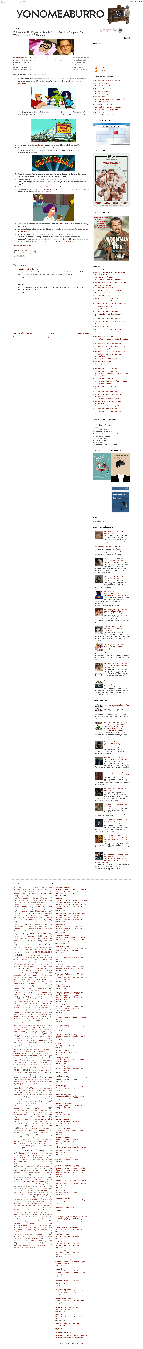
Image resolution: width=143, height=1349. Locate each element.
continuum (21, 943)
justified (16, 1029)
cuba (15, 952)
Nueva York (32, 1086)
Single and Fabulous (63, 1094)
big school (38, 909)
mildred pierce (19, 1064)
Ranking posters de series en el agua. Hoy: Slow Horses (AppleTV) (116, 683)
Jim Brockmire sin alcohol (66, 1193)
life (50, 1034)
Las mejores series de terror (107, 311)
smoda (24, 1160)
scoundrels (28, 1141)
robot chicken (35, 1135)
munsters (23, 1077)
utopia (39, 1234)
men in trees (28, 1060)
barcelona (44, 902)
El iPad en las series (104, 288)
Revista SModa (100, 96)
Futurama (20, 58)
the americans (38, 1182)
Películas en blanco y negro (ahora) (110, 346)
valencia (17, 1236)
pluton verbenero (41, 1110)
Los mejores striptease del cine (108, 319)
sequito (40, 1148)
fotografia (41, 988)
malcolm (46, 1049)
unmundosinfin (41, 1232)
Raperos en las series (104, 378)
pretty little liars (43, 1115)
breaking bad (34, 920)
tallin (39, 1177)
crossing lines (23, 949)
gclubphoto (101, 71)
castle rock (42, 926)
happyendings (46, 999)
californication (39, 922)
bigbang (49, 909)
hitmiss (38, 1012)
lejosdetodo (28, 1034)
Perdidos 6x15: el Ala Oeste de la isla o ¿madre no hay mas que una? (116, 665)
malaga (36, 1049)
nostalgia (20, 1086)
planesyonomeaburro (21, 1110)
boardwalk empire (35, 913)
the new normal (38, 1201)
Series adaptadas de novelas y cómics (111, 381)
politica (17, 1112)
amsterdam (33, 896)
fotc (29, 988)
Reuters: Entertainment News (67, 1165)
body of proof (32, 915)
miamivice (20, 1062)
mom (19, 1072)
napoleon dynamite (31, 1082)
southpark (48, 1164)
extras (25, 981)
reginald (45, 1128)
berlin (37, 907)
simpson (49, 253)
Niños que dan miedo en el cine (108, 329)
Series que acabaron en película (108, 406)
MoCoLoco (58, 1314)
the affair (21, 1182)
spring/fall (44, 1166)
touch (31, 1221)
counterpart (24, 945)
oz (47, 1092)
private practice (20, 1119)
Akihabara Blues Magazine (65, 1034)
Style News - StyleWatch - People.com (71, 1216)
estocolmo (32, 977)
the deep (20, 1190)
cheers (31, 929)
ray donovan (18, 1126)
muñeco (35, 1077)
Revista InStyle (101, 102)
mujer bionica (19, 1075)
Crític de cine (24, 269)
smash (15, 1160)
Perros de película (103, 361)
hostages (22, 1014)
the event (44, 1190)
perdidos (33, 253)
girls (15, 995)
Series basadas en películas (107, 386)
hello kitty (31, 1008)
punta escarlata (27, 1121)
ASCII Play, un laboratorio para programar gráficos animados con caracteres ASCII (68, 928)
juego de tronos (39, 1027)
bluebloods (17, 913)
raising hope (34, 1124)
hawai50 (45, 1003)
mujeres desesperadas (42, 1075)
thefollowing (18, 1214)
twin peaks (42, 1225)
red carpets (45, 1126)
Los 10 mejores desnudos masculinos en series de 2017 (116, 774)
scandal (16, 1141)
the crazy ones (45, 1188)
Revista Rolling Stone (104, 94)
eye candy (37, 981)
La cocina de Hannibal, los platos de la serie (115, 821)
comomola (30, 941)
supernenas (28, 1177)
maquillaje (42, 1051)
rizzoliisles (18, 1135)
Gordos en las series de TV (106, 298)
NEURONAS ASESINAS (62, 1120)
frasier (16, 990)
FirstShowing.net (62, 947)
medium (20, 1058)
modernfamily (46, 1070)
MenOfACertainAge (46, 1060)
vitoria (49, 1238)
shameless (22, 1153)
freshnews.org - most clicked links (70, 913)
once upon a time (24, 1090)
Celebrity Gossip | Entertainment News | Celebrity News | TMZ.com (69, 993)
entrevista (32, 975)
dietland (29, 962)
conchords (48, 941)
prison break (40, 1117)
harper (33, 1001)
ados (19, 889)
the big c (26, 1184)
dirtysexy (48, 962)
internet (23, 1023)
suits (46, 1175)
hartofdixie (23, 1003)
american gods (19, 894)
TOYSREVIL (59, 1043)
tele (50, 1177)
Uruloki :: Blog (61, 1067)
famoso (33, 984)
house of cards (37, 1016)
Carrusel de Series (63, 1198)
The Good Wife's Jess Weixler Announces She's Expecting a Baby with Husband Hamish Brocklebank (69, 1220)
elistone (24, 973)
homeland (48, 1012)
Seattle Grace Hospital (64, 1298)
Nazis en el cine (102, 327)
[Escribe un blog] (17, 256)
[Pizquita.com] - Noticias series (69, 1158)
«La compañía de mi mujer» (66, 1052)
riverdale (43, 1133)
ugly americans (29, 1227)
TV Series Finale (62, 936)
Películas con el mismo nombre (108, 344)
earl (26, 970)
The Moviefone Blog (63, 1289)
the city (41, 1186)
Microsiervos (60, 925)
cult (22, 952)
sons (42, 1159)
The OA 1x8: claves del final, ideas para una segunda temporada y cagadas (116, 560)
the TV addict (60, 1085)
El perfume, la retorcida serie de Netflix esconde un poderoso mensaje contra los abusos (116, 838)
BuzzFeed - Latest (62, 888)
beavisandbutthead (21, 907)
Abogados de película (104, 270)
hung (46, 1018)
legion (16, 1034)
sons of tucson (35, 1162)
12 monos (17, 887)
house (15, 1016)
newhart (32, 1084)
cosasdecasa (33, 943)
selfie (37, 1146)
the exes (30, 1192)
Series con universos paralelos (108, 399)
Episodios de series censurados (108, 293)
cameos (16, 924)
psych (35, 1119)
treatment (33, 1223)
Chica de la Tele (62, 1235)
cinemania (42, 934)
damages (36, 955)
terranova (38, 1179)
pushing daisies (45, 1121)
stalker (25, 1168)
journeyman (22, 1027)
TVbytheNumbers (61, 1329)
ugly (15, 1227)
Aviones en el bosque (63, 1114)
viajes (35, 1238)
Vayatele (58, 899)
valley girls (30, 1236)
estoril (44, 977)
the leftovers (41, 1197)
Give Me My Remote (62, 1005)
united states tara (21, 1232)
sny (33, 1160)
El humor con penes (103, 285)
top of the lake (42, 1219)
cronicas (27, 947)
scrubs (16, 1143)
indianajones (37, 1021)
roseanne (27, 1137)
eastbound (37, 970)
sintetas (22, 1155)
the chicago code (27, 1186)
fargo (45, 984)
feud (27, 986)
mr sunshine (30, 1072)
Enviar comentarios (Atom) (38, 337)
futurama (24, 253)
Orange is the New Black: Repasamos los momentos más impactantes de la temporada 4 (70, 1273)
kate (26, 1029)
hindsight (27, 1012)
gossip (21, 997)
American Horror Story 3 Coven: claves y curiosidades (116, 758)
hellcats (17, 1008)
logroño (29, 1040)
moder (34, 1070)
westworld (22, 1243)
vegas (50, 1236)
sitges (44, 1155)
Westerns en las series (104, 414)
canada (37, 924)
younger (16, 1247)
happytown (22, 1001)
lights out (29, 1038)
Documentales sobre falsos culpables (110, 282)
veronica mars (22, 1238)
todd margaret (41, 1216)
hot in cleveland (39, 1014)
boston (49, 917)
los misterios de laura (32, 1043)
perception (23, 1101)
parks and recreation (37, 1097)
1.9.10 (21, 277)
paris (19, 1097)
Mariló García (103, 68)
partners (16, 1099)
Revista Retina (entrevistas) (107, 81)
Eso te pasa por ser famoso (66, 1307)
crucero (37, 949)
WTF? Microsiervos (62, 1050)
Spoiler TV (59, 965)
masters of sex (20, 1056)
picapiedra (17, 1108)
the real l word (34, 1205)
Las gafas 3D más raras (104, 306)
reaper (32, 1126)
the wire (23, 1212)
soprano (49, 1162)
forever (16, 988)
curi (29, 952)
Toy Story (42, 1221)
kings (32, 1032)
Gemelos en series (102, 296)
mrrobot (44, 1072)
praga (50, 1112)
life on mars (22, 1036)
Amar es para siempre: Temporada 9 (69, 1160)
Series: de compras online (106, 409)
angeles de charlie (30, 898)
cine (22, 933)
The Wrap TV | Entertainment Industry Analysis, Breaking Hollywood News (71, 1336)
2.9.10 (21, 292)
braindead (20, 920)
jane (47, 1023)
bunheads (22, 922)
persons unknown (40, 1106)
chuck (31, 931)
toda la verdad (23, 1216)
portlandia (39, 1112)
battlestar (17, 904)
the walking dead (44, 1210)
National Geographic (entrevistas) (109, 107)
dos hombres (23, 968)
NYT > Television (62, 1025)
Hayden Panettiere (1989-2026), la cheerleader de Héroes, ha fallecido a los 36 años (115, 647)
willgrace (48, 1243)
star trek (37, 1168)
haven (35, 1003)
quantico (21, 1123)
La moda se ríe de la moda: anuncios (110, 303)
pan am (35, 1095)
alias (44, 891)
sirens (34, 1155)
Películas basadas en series (107, 336)
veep (41, 1236)
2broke (35, 887)
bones (46, 915)
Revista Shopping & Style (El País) (110, 99)
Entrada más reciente (23, 333)
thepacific (33, 1214)
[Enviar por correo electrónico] (15, 256)
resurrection (18, 1130)
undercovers (43, 1230)
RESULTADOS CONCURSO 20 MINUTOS (108, 547)
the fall (41, 1193)
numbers (45, 1086)
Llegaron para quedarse (64, 1260)
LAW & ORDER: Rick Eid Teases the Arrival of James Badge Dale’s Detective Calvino (69, 1009)
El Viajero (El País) (104, 88)
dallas (26, 955)
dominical (17, 966)
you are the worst (40, 1245)
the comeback (29, 1188)
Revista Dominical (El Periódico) (109, 86)
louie (41, 1045)
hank (23, 999)
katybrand (45, 1029)
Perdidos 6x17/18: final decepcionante (114, 532)
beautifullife (39, 904)
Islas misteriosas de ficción (107, 301)
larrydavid (43, 1032)
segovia (16, 1146)
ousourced (38, 1092)
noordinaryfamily (46, 1084)
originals (27, 1092)
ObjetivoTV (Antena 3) (104, 115)
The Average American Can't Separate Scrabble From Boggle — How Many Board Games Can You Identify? (70, 891)
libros (39, 1034)
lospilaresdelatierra (26, 1045)
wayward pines (36, 1241)
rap (47, 1124)
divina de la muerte (26, 964)
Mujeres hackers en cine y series (109, 324)
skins (15, 1157)
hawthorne (16, 1005)
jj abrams (48, 1025)
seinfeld (26, 1146)
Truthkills (59, 1016)
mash (47, 1053)
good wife (48, 995)
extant (15, 981)
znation (28, 1247)
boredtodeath (18, 918)
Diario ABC (99, 112)
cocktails (48, 936)
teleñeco (24, 1179)
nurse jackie (18, 1088)
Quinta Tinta (60, 1242)
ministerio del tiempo (26, 1067)
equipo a (21, 977)
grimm (32, 997)
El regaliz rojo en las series (108, 290)
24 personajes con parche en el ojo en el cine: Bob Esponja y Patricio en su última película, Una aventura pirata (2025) (116, 726)
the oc (41, 1203)
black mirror (41, 911)
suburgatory (21, 1175)
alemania (32, 891)
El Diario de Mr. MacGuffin (66, 1227)
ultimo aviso (47, 1227)
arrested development (22, 900)
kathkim (35, 1029)
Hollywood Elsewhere (63, 985)
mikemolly (44, 1062)
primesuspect (23, 1117)
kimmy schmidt (19, 1032)
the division (32, 1190)
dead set (29, 957)
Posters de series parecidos (107, 371)
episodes (48, 975)
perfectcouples (18, 1103)
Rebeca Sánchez (61, 1191)
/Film (57, 956)
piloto (38, 1108)
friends (16, 992)
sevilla (49, 1151)
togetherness (18, 1219)
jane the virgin (20, 1025)
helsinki (45, 1007)
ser (51, 1148)
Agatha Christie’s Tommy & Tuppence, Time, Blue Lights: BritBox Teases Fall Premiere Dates (70, 939)
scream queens (42, 1141)
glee (25, 995)
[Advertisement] (51, 315)
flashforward (41, 986)
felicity (16, 986)
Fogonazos (59, 1112)
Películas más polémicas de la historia (112, 349)
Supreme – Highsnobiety (64, 1103)
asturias (22, 902)
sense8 (29, 1148)
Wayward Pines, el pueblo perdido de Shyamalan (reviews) (114, 628)
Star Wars (63, 224)
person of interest (39, 1103)
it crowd (37, 1023)
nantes (16, 1082)
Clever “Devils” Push (63, 987)
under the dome (24, 1230)
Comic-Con (39, 145)
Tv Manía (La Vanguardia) (105, 104)
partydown (29, 1099)
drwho (15, 970)
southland (35, 1164)
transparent (18, 1223)
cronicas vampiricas (43, 947)
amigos (21, 896)
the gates (25, 1195)
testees (49, 1179)
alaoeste (44, 889)
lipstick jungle (45, 1038)
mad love (42, 1047)
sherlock (35, 1153)
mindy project (47, 1064)
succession (36, 1175)
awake (33, 902)
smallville (43, 1157)
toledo (29, 1219)
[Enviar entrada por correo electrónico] (34, 251)
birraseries (23, 911)
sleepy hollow (28, 1157)
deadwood (40, 957)
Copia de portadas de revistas (108, 280)
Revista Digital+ (102, 83)
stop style (29, 1170)
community (23, 938)
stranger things (33, 1173)
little (19, 1040)
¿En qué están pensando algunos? (68, 1236)
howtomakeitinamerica (22, 1018)
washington (21, 1241)
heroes (16, 1012)
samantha (26, 1139)
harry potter (46, 1001)
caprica (20, 926)
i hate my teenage (20, 1021)
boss (41, 917)
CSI (46, 949)
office (32, 1088)
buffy (50, 920)
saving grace (42, 1139)
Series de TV (60, 1269)
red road (23, 1128)
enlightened (37, 973)
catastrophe (18, 929)
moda (16, 1070)
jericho (36, 1025)
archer (45, 898)
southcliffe (22, 1164)
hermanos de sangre (39, 1010)
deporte (25, 960)
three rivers (47, 1214)
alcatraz (17, 891)
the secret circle (38, 1208)
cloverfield (17, 936)
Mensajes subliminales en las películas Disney (116, 706)
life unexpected (38, 1036)
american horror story (42, 894)
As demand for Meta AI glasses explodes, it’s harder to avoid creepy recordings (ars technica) (69, 917)
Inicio (53, 333)
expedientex (42, 979)
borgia (32, 917)
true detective (24, 1225)
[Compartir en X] (19, 256)
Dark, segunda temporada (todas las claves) (114, 577)
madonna (26, 1049)
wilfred (35, 1243)
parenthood (47, 1095)
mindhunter (33, 1064)
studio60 (49, 1172)
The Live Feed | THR (63, 1332)
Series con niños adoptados (106, 392)
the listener (18, 1199)
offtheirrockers (46, 1088)
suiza (15, 1177)
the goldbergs (39, 1195)
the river (21, 1208)
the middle (47, 1199)
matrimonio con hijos (42, 1056)
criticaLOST (41, 945)
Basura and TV (60, 1251)
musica (48, 1077)
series (42, 253)
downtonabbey (41, 968)
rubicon (38, 1137)
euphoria (17, 979)
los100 (49, 1042)
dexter (36, 960)
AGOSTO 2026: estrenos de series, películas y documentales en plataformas (116, 594)
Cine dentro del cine (104, 277)
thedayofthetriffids (41, 1212)
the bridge (40, 1184)
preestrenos (22, 1115)
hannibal (32, 999)
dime (38, 962)
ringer (29, 1133)
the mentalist (32, 1199)
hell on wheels (42, 1005)
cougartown (47, 943)
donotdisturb (32, 966)
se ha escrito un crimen (35, 1143)
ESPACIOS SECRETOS (62, 1138)
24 (26, 887)
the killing (25, 1197)
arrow (40, 900)
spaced (20, 1166)
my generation (25, 1079)
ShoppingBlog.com (62, 1076)
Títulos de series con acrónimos (108, 411)
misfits (44, 1067)
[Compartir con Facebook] (21, 256)
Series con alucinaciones (105, 389)
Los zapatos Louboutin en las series (110, 321)
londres (40, 1040)
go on (36, 995)
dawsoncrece (17, 957)
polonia (28, 1112)
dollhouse (44, 964)
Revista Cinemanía (102, 91)
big (28, 909)
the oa (30, 1203)
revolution (17, 1132)
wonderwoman (23, 1245)
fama (24, 984)
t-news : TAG (60, 1284)
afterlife (31, 889)
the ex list (17, 1192)
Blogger (80, 1343)
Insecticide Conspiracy (64, 1309)
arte (50, 900)
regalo (34, 1128)
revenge (30, 1130)
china (20, 931)
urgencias (28, 1234)
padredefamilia (19, 1095)
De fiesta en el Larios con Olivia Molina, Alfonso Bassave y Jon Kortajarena (115, 611)
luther (32, 1047)
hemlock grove (18, 1010)
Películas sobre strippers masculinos (111, 351)
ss (14, 1168)
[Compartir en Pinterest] (24, 256)
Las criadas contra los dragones (68, 1229)
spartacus (31, 1166)
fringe (29, 992)
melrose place (35, 1058)
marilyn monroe (19, 1053)
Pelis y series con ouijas (106, 359)
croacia (16, 947)
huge (38, 1018)
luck (23, 1047)
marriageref (36, 1053)
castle (30, 926)
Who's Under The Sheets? (65, 1045)
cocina (31, 936)
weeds (50, 1241)
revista (41, 1130)
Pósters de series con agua (106, 368)
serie (19, 1151)
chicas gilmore (45, 929)
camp (29, 924)
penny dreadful (45, 1099)
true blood (47, 1223)
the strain (28, 1210)
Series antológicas (103, 384)
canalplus (48, 924)
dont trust (47, 966)
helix (28, 1005)
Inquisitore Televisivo (64, 1207)
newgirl (20, 1084)
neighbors (48, 1082)
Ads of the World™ (62, 1129)
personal (17, 1106)
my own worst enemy (42, 1079)
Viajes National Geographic (106, 110)
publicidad (46, 1119)
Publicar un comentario (26, 297)
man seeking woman (22, 1051)
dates (47, 955)
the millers (22, 1201)
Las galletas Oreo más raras (107, 309)
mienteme (32, 1062)
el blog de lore (61, 1058)
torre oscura (18, 1221)
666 (50, 887)
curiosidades (43, 952)
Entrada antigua (82, 333)
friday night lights (37, 990)
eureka (29, 979)
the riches (48, 1205)
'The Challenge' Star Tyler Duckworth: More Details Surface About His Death (68, 998)
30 (43, 887)
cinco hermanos (45, 931)
